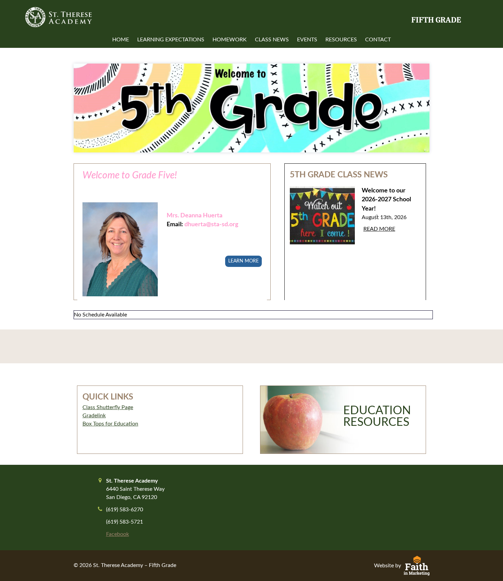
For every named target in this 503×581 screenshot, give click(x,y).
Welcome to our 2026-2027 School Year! (386, 200)
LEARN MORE (243, 261)
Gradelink (94, 415)
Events (307, 39)
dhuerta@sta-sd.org (211, 224)
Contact (378, 39)
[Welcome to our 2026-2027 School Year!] (322, 220)
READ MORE (379, 229)
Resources (341, 39)
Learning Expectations (170, 39)
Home (120, 39)
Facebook (117, 534)
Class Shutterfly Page (107, 407)
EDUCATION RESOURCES (377, 416)
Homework (229, 39)
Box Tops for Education (110, 424)
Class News (272, 39)
